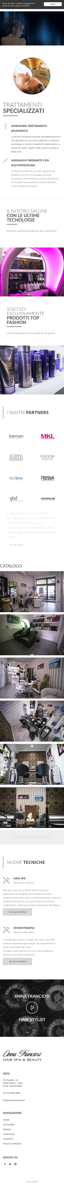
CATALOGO (8, 1134)
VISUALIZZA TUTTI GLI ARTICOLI (32, 837)
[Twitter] (10, 1164)
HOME (6, 1119)
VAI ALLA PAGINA (17, 912)
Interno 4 (10, 662)
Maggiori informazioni (22, 5)
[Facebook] (5, 1164)
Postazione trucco (15, 576)
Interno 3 (10, 705)
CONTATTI (8, 1138)
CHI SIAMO (8, 1124)
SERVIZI (7, 1129)
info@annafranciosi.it (14, 1100)
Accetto (53, 4)
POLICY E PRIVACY (12, 1143)
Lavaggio (10, 619)
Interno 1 (10, 791)
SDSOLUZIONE (32, 1182)
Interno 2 (10, 748)
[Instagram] (15, 1164)
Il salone (9, 580)
